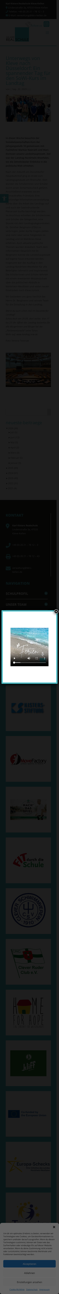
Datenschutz (32, 1289)
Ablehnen (29, 1273)
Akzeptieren (29, 1263)
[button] (54, 1227)
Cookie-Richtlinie (17, 1289)
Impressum (44, 1289)
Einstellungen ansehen (29, 1282)
